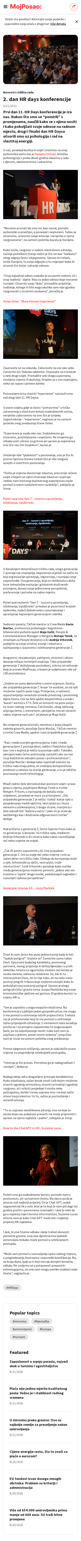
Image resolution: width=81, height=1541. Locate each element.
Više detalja (58, 24)
